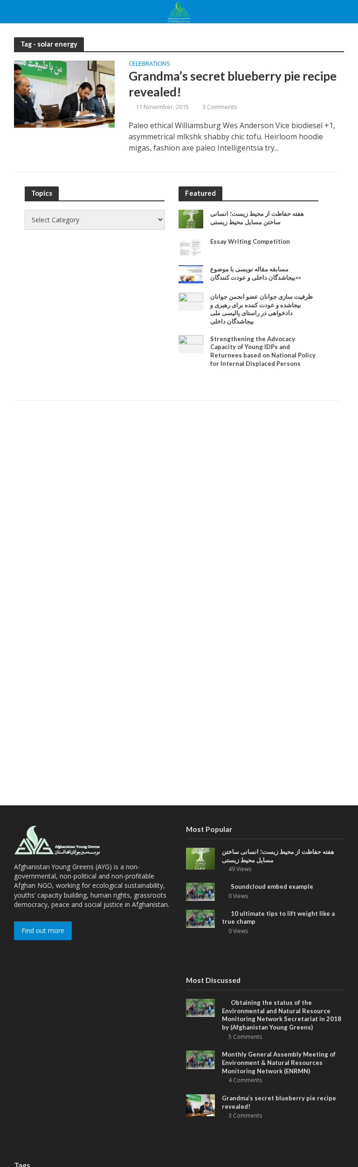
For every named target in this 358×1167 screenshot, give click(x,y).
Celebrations (149, 64)
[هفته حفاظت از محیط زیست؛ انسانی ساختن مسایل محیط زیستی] (191, 218)
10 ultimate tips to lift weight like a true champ (278, 918)
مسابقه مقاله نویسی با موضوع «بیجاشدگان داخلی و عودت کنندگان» (255, 273)
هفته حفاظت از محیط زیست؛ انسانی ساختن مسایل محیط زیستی (257, 218)
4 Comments (245, 1080)
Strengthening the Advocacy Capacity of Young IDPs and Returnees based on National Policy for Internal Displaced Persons (263, 351)
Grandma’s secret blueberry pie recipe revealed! (233, 84)
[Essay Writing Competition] (191, 245)
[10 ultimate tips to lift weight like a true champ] (200, 917)
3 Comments (219, 107)
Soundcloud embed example (272, 886)
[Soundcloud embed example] (200, 890)
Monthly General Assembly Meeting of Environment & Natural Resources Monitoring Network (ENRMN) (279, 1062)
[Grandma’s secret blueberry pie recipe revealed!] (64, 94)
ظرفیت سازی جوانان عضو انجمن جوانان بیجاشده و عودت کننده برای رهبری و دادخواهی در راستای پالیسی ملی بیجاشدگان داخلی (261, 309)
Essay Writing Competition (250, 241)
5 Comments (245, 1037)
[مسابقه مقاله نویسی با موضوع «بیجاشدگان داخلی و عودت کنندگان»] (191, 273)
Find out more (42, 930)
